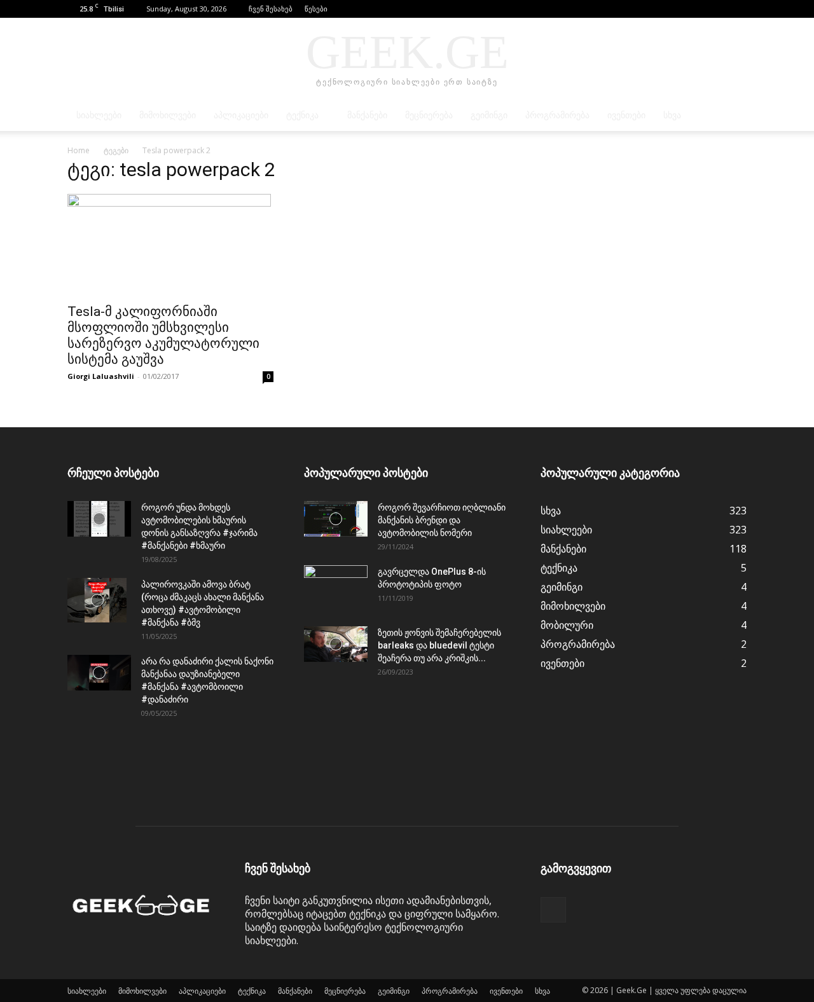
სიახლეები (98, 115)
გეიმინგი (489, 115)
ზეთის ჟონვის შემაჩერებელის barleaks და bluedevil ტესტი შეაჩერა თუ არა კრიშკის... (439, 645)
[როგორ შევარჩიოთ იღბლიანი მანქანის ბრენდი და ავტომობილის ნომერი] (336, 519)
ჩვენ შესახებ (271, 8)
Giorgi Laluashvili (100, 376)
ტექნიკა (302, 115)
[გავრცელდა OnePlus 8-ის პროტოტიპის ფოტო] (336, 587)
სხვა (672, 115)
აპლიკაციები (241, 115)
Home (78, 150)
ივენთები (626, 115)
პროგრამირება (557, 115)
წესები (316, 8)
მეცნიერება (429, 115)
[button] (718, 8)
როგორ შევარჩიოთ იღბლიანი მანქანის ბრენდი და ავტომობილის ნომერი (442, 520)
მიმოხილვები (167, 115)
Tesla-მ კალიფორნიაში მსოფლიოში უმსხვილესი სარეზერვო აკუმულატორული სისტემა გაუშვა (163, 335)
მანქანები (367, 115)
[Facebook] (737, 9)
